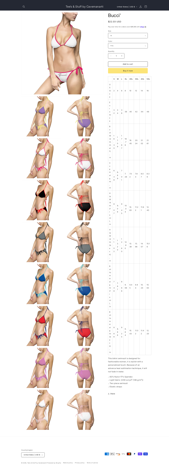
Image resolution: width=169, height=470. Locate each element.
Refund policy (68, 463)
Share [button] (112, 394)
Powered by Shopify (54, 463)
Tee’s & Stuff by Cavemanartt (37, 463)
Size (109, 31)
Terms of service (92, 463)
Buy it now (128, 71)
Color (110, 41)
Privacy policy (79, 463)
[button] (23, 6)
